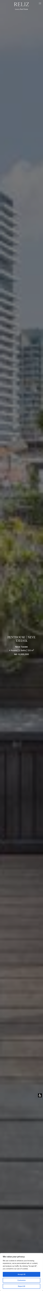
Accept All (21, 1274)
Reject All (21, 1286)
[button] (40, 1095)
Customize (21, 1280)
